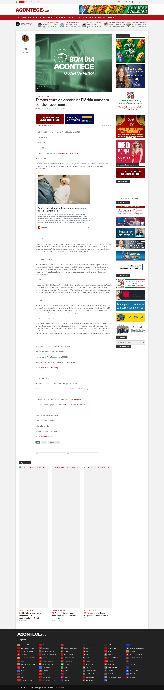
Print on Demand (31, 2)
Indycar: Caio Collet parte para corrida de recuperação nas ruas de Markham (94, 25)
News (84, 17)
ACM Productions (59, 688)
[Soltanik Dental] (82, 457)
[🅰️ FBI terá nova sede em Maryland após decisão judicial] (98, 537)
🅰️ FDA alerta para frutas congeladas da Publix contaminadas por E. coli (30, 615)
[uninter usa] (79, 119)
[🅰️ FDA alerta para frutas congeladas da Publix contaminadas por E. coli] (33, 537)
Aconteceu (21, 17)
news (57, 442)
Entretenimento (49, 17)
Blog (37, 17)
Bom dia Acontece (42, 96)
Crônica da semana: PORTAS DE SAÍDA (26, 24)
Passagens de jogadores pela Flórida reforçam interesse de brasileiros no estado (72, 25)
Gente (70, 17)
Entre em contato (53, 2)
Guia (76, 17)
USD (129, 198)
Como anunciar (42, 2)
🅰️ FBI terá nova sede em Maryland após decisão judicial (96, 614)
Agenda (31, 17)
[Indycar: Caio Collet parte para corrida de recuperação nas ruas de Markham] (84, 25)
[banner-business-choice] (51, 457)
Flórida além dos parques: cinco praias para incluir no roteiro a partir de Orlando (139, 24)
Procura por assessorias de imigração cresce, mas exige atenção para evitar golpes (117, 24)
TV (99, 17)
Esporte (62, 17)
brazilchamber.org (51, 368)
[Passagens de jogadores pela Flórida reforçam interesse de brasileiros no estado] (62, 25)
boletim (44, 442)
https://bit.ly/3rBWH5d (70, 153)
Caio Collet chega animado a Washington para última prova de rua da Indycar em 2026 (50, 25)
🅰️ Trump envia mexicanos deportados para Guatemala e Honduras (64, 615)
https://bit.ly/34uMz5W (73, 399)
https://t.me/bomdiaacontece (74, 405)
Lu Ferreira (25, 44)
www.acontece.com (45, 437)
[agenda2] (50, 119)
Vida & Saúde (107, 17)
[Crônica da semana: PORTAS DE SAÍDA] (18, 24)
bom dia (51, 442)
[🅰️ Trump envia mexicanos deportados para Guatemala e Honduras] (66, 537)
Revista (92, 17)
